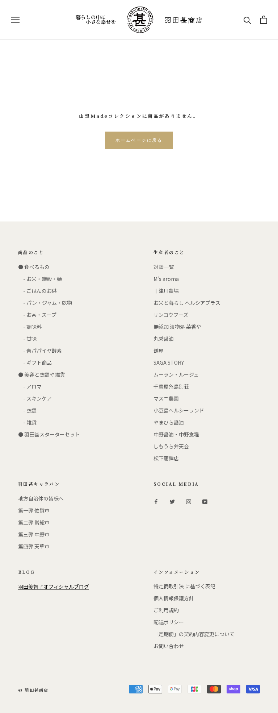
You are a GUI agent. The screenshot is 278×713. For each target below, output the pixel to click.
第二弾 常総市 (34, 522)
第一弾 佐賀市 (34, 510)
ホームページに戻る (139, 140)
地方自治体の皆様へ (41, 498)
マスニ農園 (166, 398)
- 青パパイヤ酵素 (40, 350)
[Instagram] (188, 501)
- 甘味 (27, 338)
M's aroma (166, 278)
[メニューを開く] (15, 19)
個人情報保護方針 (173, 598)
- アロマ (30, 386)
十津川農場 (166, 290)
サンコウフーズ (170, 314)
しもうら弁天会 (171, 446)
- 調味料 (30, 326)
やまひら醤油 (168, 422)
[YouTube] (204, 501)
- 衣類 (27, 410)
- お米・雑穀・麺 (40, 278)
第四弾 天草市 (34, 546)
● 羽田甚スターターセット (49, 434)
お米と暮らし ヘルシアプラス (186, 302)
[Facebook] (156, 501)
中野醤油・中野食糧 (176, 434)
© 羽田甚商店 (33, 690)
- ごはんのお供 (37, 290)
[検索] (247, 20)
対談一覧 (163, 266)
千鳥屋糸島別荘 (171, 386)
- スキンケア (35, 398)
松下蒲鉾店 (166, 458)
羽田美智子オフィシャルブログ (53, 586)
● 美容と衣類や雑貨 (41, 374)
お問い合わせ (168, 646)
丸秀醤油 (163, 338)
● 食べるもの (34, 266)
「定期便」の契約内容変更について (194, 634)
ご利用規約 (166, 610)
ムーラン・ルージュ (176, 374)
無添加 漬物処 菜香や (177, 326)
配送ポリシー (168, 622)
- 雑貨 (27, 422)
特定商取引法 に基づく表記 (184, 586)
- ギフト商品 (35, 362)
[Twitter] (172, 501)
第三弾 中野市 (34, 534)
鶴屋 (158, 350)
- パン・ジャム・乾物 (45, 302)
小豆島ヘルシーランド (178, 410)
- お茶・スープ (37, 314)
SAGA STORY (168, 362)
